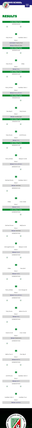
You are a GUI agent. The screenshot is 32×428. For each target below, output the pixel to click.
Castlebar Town (23, 397)
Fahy (18, 69)
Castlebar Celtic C (22, 37)
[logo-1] (13, 5)
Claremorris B (9, 332)
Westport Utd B (23, 158)
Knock (18, 252)
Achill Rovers (22, 135)
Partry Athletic (9, 87)
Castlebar (18, 402)
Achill (18, 381)
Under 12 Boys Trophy (16, 21)
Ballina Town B (23, 311)
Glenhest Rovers (9, 180)
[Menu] (26, 5)
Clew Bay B (9, 111)
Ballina (18, 359)
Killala (22, 63)
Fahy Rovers (9, 37)
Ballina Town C (9, 354)
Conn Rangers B (23, 290)
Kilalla (18, 207)
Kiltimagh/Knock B (9, 247)
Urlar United (23, 201)
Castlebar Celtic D (22, 375)
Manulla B (22, 268)
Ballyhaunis (23, 225)
